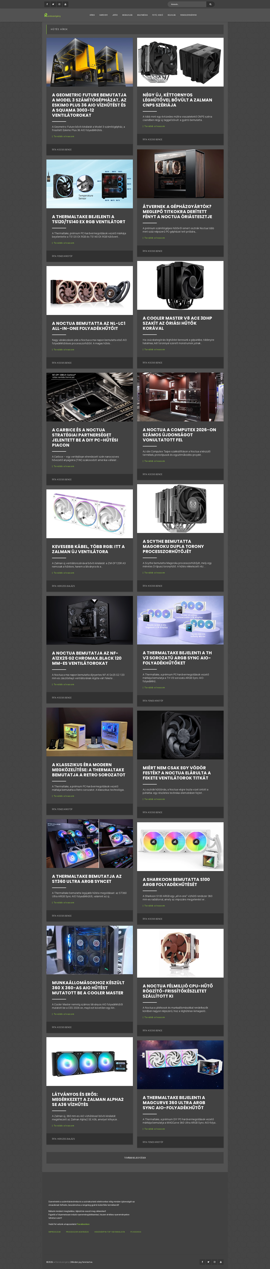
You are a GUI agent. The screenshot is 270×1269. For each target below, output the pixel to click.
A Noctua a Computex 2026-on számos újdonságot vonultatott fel (179, 435)
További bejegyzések (135, 1158)
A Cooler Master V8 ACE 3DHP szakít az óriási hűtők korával (177, 323)
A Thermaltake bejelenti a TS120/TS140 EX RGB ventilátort (88, 219)
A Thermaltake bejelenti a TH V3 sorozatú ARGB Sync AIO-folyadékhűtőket (177, 658)
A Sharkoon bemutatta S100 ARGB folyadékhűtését (176, 882)
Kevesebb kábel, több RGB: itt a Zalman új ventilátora (88, 549)
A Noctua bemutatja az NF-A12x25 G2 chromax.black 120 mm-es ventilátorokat (87, 658)
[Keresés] (210, 4)
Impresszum (54, 1232)
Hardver (103, 15)
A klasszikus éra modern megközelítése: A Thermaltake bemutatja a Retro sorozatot (88, 770)
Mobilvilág (127, 15)
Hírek (92, 15)
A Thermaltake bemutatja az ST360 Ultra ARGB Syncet (87, 878)
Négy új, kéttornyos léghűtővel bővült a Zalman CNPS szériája (177, 100)
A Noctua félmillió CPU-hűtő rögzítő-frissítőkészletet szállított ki (178, 991)
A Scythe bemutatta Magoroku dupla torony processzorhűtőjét (173, 546)
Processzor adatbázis (77, 1232)
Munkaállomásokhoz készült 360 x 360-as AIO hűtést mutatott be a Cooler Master (88, 988)
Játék (115, 15)
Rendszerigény (62, 1262)
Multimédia (142, 15)
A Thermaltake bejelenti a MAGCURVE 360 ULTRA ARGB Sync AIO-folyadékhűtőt (174, 1103)
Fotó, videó (157, 15)
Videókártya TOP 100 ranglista (109, 1232)
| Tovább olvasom (63, 136)
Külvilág (172, 15)
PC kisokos (135, 1232)
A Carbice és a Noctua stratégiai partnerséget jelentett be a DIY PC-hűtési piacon (85, 437)
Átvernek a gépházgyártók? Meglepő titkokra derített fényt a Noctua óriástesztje (177, 211)
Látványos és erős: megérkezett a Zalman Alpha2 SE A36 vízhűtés (88, 1099)
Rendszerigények (188, 15)
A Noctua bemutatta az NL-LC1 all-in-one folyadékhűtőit (88, 325)
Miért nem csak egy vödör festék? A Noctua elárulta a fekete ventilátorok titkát (177, 773)
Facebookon (83, 1224)
